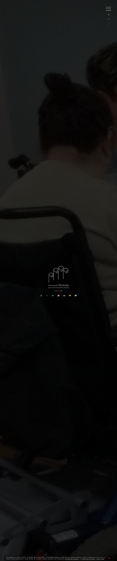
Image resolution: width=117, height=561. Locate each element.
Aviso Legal (100, 559)
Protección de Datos (88, 559)
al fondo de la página (71, 559)
